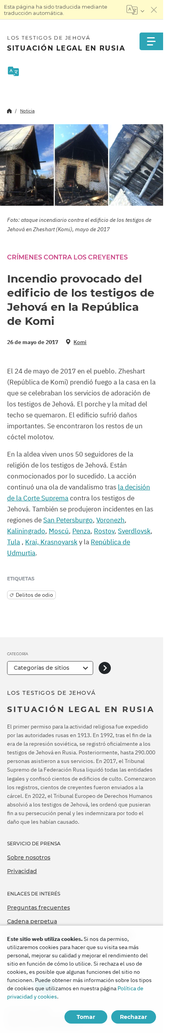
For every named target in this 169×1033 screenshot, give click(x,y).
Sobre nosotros (28, 857)
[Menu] (151, 41)
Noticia (27, 111)
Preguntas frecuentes (38, 907)
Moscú (59, 531)
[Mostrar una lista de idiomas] (135, 9)
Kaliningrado (26, 531)
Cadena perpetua (32, 921)
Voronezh (110, 520)
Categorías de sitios (41, 667)
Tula (13, 542)
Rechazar (133, 1016)
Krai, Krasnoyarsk (51, 542)
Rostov (104, 531)
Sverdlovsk (134, 531)
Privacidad (22, 871)
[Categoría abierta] (105, 668)
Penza (81, 531)
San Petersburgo (68, 520)
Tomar (86, 1016)
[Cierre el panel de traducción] (154, 10)
